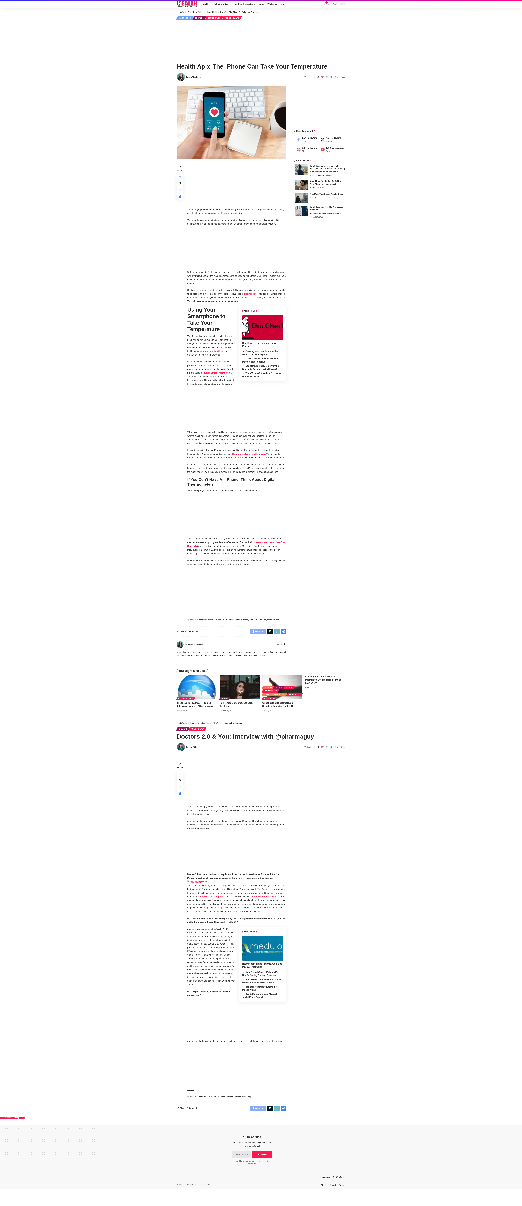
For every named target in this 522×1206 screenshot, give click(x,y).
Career (313, 175)
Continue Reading (12, 1118)
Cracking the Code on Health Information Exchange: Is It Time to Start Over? (323, 680)
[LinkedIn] (285, 645)
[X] (332, 139)
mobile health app (257, 620)
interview (221, 1096)
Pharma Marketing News (263, 896)
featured (203, 620)
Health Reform (270, 691)
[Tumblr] (344, 1177)
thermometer (273, 620)
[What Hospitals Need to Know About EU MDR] (301, 211)
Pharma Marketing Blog (212, 896)
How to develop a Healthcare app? (250, 454)
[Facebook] (306, 139)
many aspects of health (208, 351)
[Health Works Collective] (187, 4)
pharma (229, 1096)
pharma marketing (242, 1096)
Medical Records (185, 698)
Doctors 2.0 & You (207, 1096)
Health (313, 188)
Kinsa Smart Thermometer (217, 373)
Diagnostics (185, 18)
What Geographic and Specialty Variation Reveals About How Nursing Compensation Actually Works (327, 169)
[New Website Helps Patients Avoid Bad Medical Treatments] (262, 948)
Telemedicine (250, 294)
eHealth (199, 18)
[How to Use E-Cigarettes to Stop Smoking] (240, 687)
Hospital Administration (329, 214)
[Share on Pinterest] (322, 77)
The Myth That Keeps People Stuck (326, 194)
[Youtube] (332, 149)
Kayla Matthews (193, 77)
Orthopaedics (295, 694)
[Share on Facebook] (314, 77)
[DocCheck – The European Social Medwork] (262, 327)
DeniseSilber (192, 747)
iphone (211, 620)
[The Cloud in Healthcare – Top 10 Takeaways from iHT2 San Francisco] (197, 687)
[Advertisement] (261, 41)
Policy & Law (269, 698)
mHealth (244, 620)
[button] (288, 4)
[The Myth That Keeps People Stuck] (301, 198)
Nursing (320, 175)
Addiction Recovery (318, 198)
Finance (289, 687)
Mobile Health (232, 18)
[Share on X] (318, 77)
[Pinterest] (306, 149)
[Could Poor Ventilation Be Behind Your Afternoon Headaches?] (301, 185)
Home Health (214, 18)
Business (314, 214)
